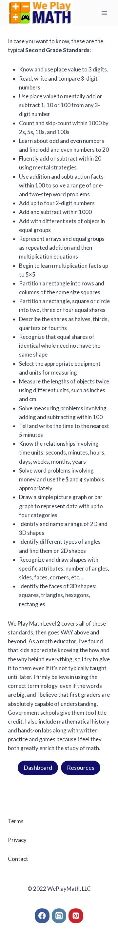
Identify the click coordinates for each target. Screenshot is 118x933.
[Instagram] (59, 915)
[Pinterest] (76, 915)
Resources (80, 767)
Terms (16, 821)
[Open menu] (104, 13)
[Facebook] (42, 915)
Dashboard (38, 767)
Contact (18, 858)
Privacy (17, 839)
